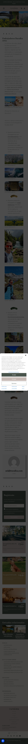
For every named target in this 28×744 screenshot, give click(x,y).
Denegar (14, 379)
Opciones (14, 383)
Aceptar (14, 374)
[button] (25, 355)
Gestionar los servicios (13, 371)
